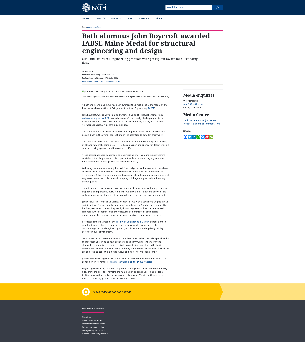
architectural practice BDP (95, 118)
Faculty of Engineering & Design (132, 221)
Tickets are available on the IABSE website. (130, 261)
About (159, 18)
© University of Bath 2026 (93, 308)
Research (100, 18)
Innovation (115, 18)
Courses (86, 18)
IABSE (151, 108)
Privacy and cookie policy (93, 327)
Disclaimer (87, 317)
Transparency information (93, 330)
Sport (129, 18)
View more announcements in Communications (101, 81)
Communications (94, 27)
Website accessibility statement (95, 333)
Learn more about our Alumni (112, 292)
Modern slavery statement (93, 323)
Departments (144, 18)
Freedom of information (92, 320)
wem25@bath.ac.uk (193, 104)
